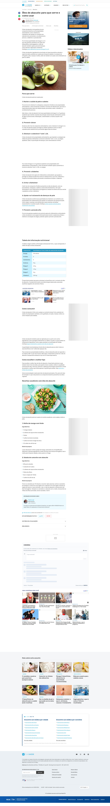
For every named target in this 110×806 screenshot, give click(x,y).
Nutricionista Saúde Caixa (63, 735)
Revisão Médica (74, 772)
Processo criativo (55, 772)
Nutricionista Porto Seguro (63, 730)
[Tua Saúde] (27, 5)
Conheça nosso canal (76, 754)
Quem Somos (54, 769)
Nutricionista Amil (61, 732)
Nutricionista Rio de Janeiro (32, 725)
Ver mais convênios (60, 740)
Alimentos (35, 9)
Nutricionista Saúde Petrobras (64, 738)
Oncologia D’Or (80, 799)
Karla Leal (31, 500)
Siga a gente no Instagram (80, 754)
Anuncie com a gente (56, 777)
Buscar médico (31, 1)
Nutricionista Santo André (31, 727)
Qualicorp (103, 799)
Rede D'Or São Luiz (72, 799)
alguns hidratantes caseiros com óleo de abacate (40, 344)
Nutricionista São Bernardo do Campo (34, 738)
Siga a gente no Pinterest (88, 754)
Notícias (55, 1)
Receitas (56, 25)
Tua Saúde (24, 1)
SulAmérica (87, 799)
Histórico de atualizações (30, 521)
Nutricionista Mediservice (63, 727)
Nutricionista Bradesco (62, 725)
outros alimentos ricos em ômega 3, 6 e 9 (38, 49)
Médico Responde (48, 1)
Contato (72, 777)
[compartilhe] (19, 13)
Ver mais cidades (28, 740)
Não (49, 516)
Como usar (48, 25)
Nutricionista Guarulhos (31, 735)
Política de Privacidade (56, 774)
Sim (42, 516)
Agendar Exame (39, 1)
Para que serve (25, 25)
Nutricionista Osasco (30, 730)
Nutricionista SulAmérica (63, 722)
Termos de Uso (74, 774)
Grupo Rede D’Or (62, 793)
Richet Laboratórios (95, 799)
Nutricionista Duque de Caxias (32, 732)
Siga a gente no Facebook (84, 754)
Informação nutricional (37, 25)
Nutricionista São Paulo (31, 722)
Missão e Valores (74, 769)
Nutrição (29, 9)
